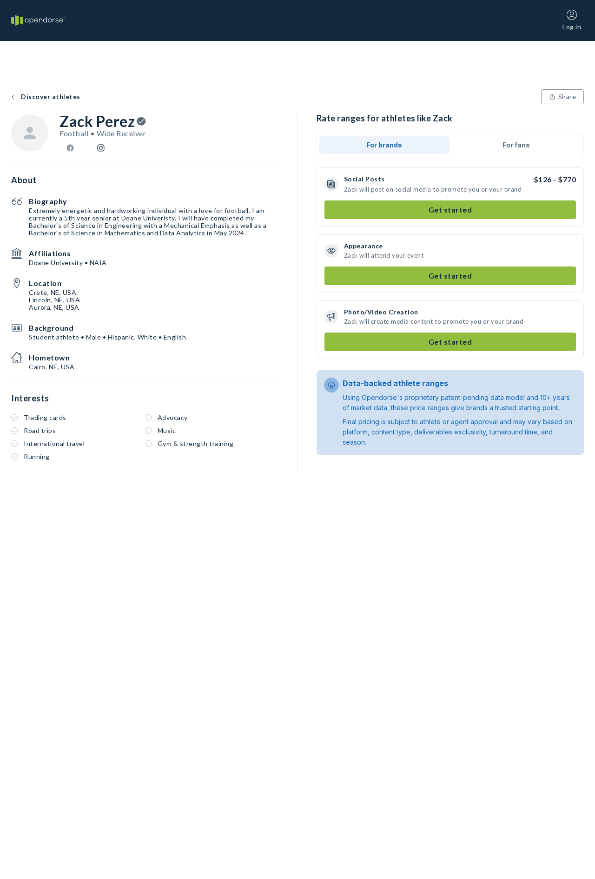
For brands (384, 145)
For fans (516, 145)
